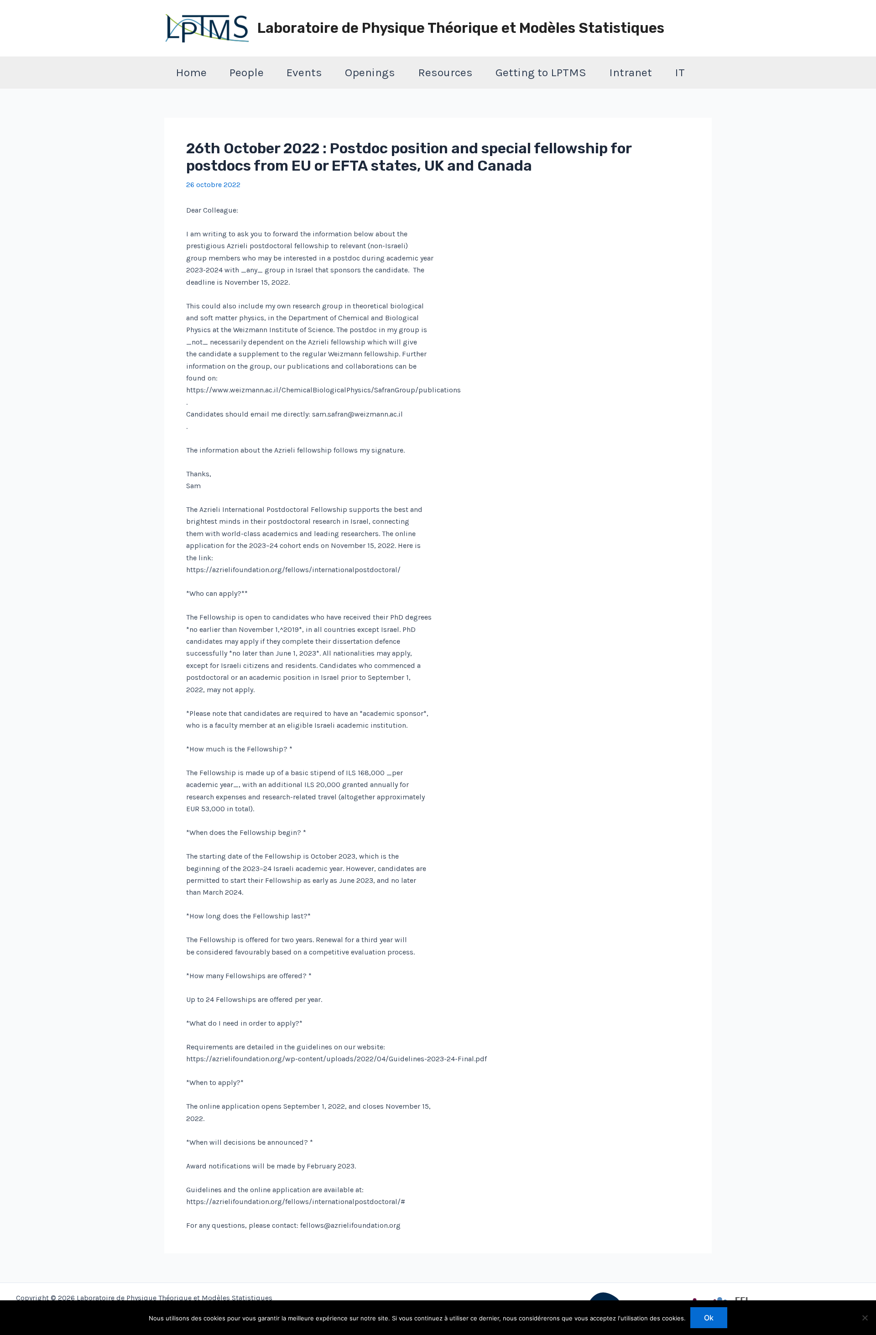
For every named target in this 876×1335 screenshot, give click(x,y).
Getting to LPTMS (540, 72)
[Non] (864, 1317)
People (246, 72)
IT (680, 72)
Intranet (630, 72)
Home (191, 72)
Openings (370, 72)
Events (304, 72)
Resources (445, 72)
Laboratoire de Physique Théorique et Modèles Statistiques (460, 28)
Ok (709, 1317)
